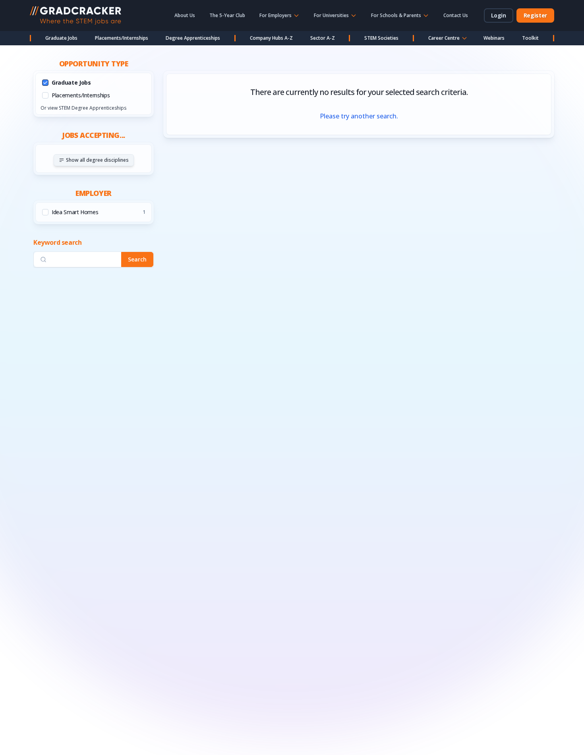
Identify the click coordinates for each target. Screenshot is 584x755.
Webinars (494, 38)
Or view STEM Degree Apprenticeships (83, 108)
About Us (184, 15)
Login (498, 15)
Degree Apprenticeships (193, 38)
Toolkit (530, 38)
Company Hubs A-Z (271, 38)
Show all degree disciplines (97, 160)
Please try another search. (359, 116)
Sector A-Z (322, 38)
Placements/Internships (121, 38)
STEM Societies (381, 38)
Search (137, 259)
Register (535, 15)
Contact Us (455, 15)
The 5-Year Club (227, 15)
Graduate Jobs (61, 38)
